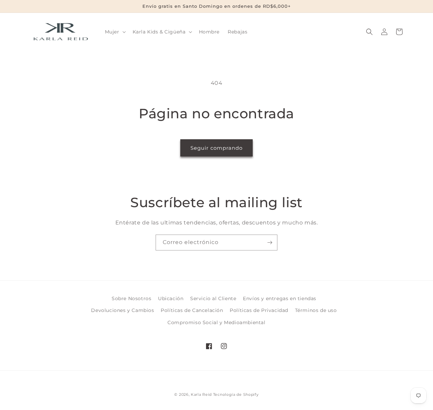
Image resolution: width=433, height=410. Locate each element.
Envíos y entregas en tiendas (279, 298)
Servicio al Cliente (213, 298)
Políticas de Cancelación (192, 310)
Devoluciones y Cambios (122, 310)
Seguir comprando (216, 148)
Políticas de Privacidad (259, 310)
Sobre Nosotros (131, 298)
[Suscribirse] (269, 242)
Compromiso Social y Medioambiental (216, 322)
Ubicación (170, 298)
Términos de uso (316, 310)
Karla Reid (201, 394)
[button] (115, 32)
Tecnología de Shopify (236, 394)
